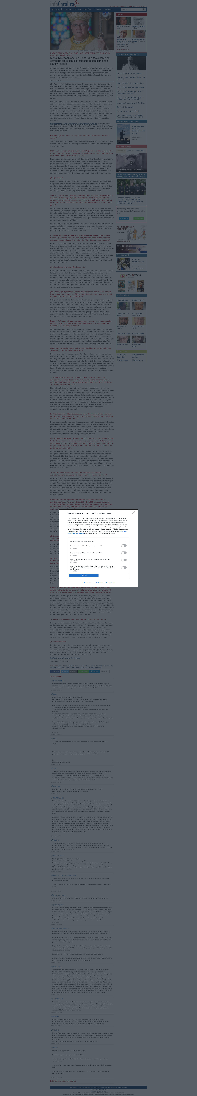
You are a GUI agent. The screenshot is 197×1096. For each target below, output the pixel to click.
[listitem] (98, 541)
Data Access (98, 583)
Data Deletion (86, 583)
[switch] (124, 545)
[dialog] (98, 548)
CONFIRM (84, 575)
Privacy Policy (110, 583)
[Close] (134, 513)
